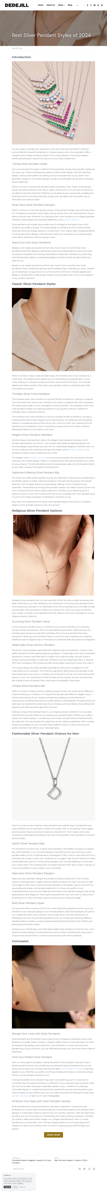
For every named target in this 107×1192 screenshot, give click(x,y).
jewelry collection (71, 220)
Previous (16, 1158)
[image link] (16, 5)
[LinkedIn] (89, 1169)
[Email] (94, 1169)
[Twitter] (84, 1169)
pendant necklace (76, 450)
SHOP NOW (53, 1135)
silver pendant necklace (71, 1069)
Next (56, 1158)
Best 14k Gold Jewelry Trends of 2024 (71, 1160)
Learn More (20, 1183)
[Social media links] (87, 5)
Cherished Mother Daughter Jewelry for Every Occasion (31, 1161)
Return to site (18, 1169)
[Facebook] (80, 1169)
